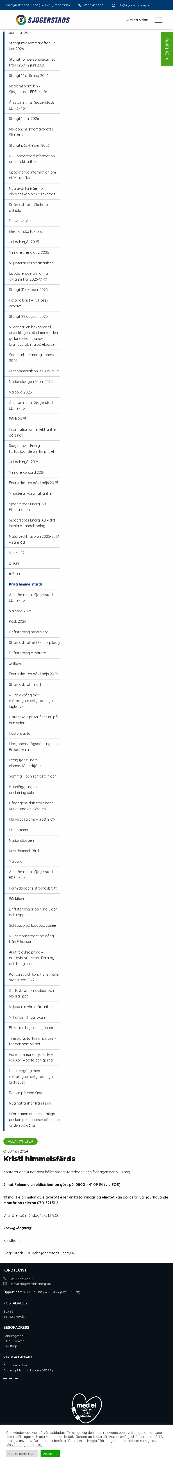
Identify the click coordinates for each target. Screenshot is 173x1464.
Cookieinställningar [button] (22, 1453)
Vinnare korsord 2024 (27, 472)
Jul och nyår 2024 (24, 462)
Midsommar (19, 830)
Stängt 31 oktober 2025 (28, 289)
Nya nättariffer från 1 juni (30, 1103)
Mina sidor (139, 20)
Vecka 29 (17, 552)
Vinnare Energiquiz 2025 (29, 252)
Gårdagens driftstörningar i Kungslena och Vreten (32, 806)
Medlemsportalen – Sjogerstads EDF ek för (28, 89)
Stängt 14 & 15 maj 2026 (28, 75)
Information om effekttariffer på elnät (33, 432)
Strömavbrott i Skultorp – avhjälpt (30, 207)
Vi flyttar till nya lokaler (28, 1017)
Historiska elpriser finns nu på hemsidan (33, 720)
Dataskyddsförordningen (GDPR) (28, 1370)
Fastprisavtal (20, 733)
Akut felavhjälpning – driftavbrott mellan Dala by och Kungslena (31, 958)
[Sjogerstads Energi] (43, 20)
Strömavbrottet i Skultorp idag (34, 642)
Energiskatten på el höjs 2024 (33, 674)
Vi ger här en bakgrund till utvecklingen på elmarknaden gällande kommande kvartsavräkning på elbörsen (33, 336)
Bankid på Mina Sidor (26, 1093)
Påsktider (17, 898)
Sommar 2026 (20, 32)
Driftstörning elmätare (27, 653)
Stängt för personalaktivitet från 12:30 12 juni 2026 (32, 62)
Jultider (15, 663)
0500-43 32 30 (93, 5)
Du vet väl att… (21, 221)
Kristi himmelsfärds (26, 584)
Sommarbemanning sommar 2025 (33, 357)
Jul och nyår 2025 (24, 242)
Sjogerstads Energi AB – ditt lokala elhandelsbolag (32, 523)
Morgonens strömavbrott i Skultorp (31, 132)
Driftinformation (15, 1365)
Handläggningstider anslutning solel (25, 790)
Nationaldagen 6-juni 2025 (31, 381)
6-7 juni (14, 573)
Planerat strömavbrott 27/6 (32, 819)
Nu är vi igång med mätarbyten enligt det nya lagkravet (31, 701)
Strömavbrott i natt (25, 684)
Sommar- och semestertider (32, 776)
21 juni (14, 563)
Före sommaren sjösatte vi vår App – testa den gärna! (31, 1057)
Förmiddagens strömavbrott (33, 888)
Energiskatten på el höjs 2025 (33, 482)
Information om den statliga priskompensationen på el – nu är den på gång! (34, 1120)
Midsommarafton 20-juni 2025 (34, 371)
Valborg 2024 (20, 611)
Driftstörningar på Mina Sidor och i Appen (33, 912)
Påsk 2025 (17, 418)
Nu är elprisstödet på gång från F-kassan (31, 939)
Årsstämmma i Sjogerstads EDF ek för (32, 105)
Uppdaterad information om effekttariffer (32, 175)
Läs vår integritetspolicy (24, 1445)
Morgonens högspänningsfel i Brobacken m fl (33, 746)
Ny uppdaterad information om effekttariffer (32, 159)
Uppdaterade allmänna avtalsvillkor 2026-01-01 (28, 276)
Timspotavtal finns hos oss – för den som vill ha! (32, 1041)
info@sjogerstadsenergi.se (134, 5)
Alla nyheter (20, 1141)
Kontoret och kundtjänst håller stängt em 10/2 (34, 977)
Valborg (16, 861)
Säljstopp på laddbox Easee (32, 925)
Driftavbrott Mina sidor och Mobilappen (31, 993)
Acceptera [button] (50, 1453)
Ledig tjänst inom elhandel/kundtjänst (26, 763)
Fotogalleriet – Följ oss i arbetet (28, 303)
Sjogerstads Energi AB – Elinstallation (29, 507)
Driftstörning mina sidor (28, 632)
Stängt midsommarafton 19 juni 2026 (32, 46)
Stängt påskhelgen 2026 (29, 145)
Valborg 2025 (20, 392)
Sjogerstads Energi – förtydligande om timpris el (31, 448)
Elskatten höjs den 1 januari (31, 1027)
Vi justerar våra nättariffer (31, 263)
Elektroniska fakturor (26, 231)
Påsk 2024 (17, 621)
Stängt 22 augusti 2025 (28, 316)
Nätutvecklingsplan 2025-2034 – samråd (34, 539)
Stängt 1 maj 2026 (24, 118)
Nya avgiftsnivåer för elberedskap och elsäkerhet (32, 191)
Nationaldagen (21, 840)
